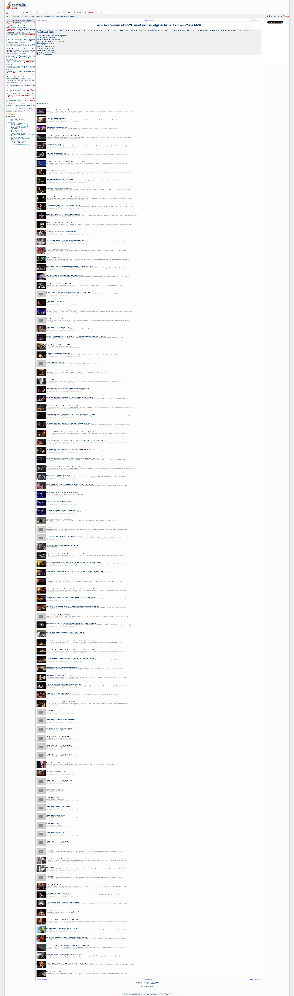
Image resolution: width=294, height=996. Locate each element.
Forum (147, 994)
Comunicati (135, 993)
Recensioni (25, 12)
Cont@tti (167, 994)
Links (155, 994)
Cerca (151, 994)
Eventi (36, 12)
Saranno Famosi (133, 994)
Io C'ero (141, 993)
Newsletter (141, 994)
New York (80, 12)
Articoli (15, 12)
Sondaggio (161, 994)
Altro (101, 12)
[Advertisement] (246, 5)
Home (124, 993)
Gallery (69, 12)
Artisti (47, 12)
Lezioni (58, 12)
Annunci (169, 993)
